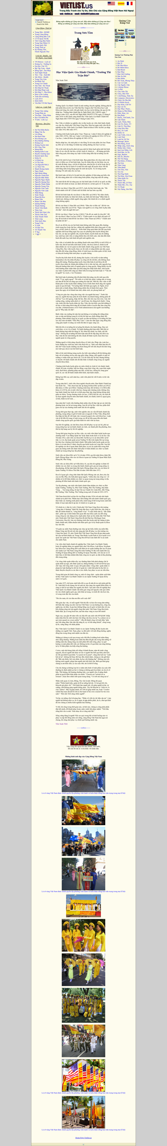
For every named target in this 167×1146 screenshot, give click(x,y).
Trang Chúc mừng (41, 111)
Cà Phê (120, 89)
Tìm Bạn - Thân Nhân (43, 115)
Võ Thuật (120, 187)
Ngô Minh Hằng (41, 173)
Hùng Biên (39, 149)
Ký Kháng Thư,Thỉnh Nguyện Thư (42, 50)
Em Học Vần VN (41, 66)
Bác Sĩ (119, 63)
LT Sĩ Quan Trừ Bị (42, 39)
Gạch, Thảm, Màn (124, 122)
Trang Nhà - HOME (42, 32)
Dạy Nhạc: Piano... (124, 109)
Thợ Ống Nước (123, 174)
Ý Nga (37, 232)
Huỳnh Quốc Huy (41, 156)
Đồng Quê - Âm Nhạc (43, 70)
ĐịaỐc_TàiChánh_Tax (125, 117)
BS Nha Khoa (122, 65)
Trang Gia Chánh (41, 83)
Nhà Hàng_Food (123, 144)
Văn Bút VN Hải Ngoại (43, 103)
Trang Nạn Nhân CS (42, 43)
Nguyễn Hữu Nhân (42, 178)
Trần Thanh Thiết (41, 217)
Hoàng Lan (39, 143)
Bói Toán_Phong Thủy (126, 81)
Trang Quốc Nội (41, 45)
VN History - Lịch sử (42, 62)
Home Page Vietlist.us (83, 1138)
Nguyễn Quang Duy (42, 182)
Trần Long (39, 219)
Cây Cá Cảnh (122, 83)
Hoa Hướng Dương (42, 141)
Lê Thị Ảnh (39, 162)
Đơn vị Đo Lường (41, 94)
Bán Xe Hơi (121, 76)
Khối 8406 (39, 101)
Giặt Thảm (121, 120)
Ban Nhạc (121, 72)
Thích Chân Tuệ (41, 214)
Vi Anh (37, 225)
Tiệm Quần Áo (122, 178)
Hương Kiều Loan (41, 151)
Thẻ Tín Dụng (122, 159)
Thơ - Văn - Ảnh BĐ (42, 75)
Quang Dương (40, 204)
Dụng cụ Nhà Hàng (124, 111)
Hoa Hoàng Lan (41, 139)
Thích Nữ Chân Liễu (42, 212)
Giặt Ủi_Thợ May (124, 126)
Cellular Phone (122, 87)
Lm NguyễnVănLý (42, 165)
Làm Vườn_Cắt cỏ (124, 135)
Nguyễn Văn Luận (41, 191)
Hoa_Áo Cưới (122, 131)
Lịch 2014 (38, 99)
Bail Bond (121, 70)
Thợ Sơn (120, 163)
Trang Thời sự (40, 47)
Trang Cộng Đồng (41, 34)
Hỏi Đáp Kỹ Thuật (42, 88)
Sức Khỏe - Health (41, 77)
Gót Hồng (38, 134)
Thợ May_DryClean (124, 176)
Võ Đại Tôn (39, 227)
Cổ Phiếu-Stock (123, 102)
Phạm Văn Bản (40, 201)
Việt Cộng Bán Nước (42, 41)
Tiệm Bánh (121, 167)
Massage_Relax (123, 141)
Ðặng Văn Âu (40, 132)
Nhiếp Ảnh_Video (124, 148)
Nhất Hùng (39, 193)
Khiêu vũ (120, 133)
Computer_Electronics (125, 98)
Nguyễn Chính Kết (42, 175)
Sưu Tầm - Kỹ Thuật (42, 86)
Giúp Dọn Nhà (122, 128)
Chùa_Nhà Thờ (123, 94)
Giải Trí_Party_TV (124, 124)
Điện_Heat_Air (123, 113)
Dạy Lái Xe (121, 107)
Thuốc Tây (121, 180)
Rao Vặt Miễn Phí (41, 117)
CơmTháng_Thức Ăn (125, 96)
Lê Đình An (39, 160)
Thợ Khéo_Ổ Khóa (124, 161)
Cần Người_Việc (123, 85)
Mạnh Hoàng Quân (42, 169)
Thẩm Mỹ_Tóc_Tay (124, 185)
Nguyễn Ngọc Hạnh (42, 180)
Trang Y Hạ (39, 223)
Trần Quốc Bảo (40, 221)
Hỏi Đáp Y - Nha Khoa (43, 92)
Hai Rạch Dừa (40, 136)
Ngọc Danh (39, 171)
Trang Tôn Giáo (41, 79)
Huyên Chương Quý (42, 154)
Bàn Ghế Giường (123, 74)
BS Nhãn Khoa (123, 68)
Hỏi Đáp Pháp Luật (42, 90)
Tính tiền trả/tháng (42, 97)
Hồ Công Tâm (40, 147)
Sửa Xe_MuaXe (123, 157)
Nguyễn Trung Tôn (42, 186)
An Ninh (120, 61)
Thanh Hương (40, 206)
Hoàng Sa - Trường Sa (43, 64)
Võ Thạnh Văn (40, 230)
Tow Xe (120, 172)
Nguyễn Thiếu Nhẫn (42, 184)
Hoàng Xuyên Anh (42, 145)
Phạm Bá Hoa (40, 197)
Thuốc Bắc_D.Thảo (124, 183)
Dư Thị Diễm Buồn (42, 130)
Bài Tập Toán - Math (42, 68)
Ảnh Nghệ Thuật (41, 73)
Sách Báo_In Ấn (123, 152)
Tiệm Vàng (121, 165)
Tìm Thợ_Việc (122, 170)
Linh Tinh (121, 137)
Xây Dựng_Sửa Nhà (124, 189)
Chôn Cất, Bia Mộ (124, 100)
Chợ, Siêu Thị (122, 91)
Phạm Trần (39, 199)
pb (38, 234)
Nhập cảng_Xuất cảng (125, 146)
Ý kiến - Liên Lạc (41, 120)
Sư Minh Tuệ (40, 81)
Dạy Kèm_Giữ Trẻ (124, 105)
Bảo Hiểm (121, 78)
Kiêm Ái (38, 158)
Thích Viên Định (41, 208)
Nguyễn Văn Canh (42, 188)
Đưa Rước (121, 115)
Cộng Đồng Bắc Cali (42, 36)
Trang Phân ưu (40, 113)
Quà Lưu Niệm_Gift (124, 150)
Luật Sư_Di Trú (123, 139)
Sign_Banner (122, 154)
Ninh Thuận (39, 195)
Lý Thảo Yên (40, 167)
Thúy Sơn (38, 210)
